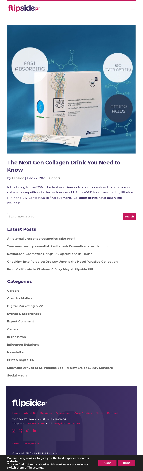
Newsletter (16, 352)
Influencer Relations (23, 344)
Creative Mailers (20, 298)
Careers (13, 290)
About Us (30, 413)
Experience (62, 413)
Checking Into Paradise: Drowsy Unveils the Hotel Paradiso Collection (62, 261)
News (99, 413)
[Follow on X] (20, 430)
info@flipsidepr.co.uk (66, 423)
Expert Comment (20, 321)
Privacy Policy (31, 443)
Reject (126, 463)
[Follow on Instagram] (13, 430)
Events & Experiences (24, 313)
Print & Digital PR (20, 360)
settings (38, 467)
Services (46, 413)
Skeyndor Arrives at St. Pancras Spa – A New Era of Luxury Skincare (60, 368)
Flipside (18, 178)
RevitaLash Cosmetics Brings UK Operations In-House (49, 254)
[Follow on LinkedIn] (34, 430)
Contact (112, 413)
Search (129, 216)
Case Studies (83, 413)
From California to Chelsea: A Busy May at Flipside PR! (50, 269)
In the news (16, 337)
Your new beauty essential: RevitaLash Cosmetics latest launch (57, 246)
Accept (107, 463)
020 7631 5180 (35, 423)
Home (16, 413)
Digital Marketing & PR (25, 306)
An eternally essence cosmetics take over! (41, 238)
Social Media (17, 375)
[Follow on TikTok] (27, 430)
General (55, 178)
